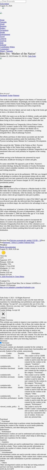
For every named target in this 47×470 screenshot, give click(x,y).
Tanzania (9, 51)
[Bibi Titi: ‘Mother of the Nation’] (23, 75)
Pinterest (16, 95)
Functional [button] (4, 419)
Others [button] (2, 461)
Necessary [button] (3, 341)
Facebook (3, 95)
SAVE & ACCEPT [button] (7, 469)
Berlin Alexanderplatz (8, 247)
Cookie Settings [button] (5, 310)
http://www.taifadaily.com (9, 287)
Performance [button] (4, 430)
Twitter (10, 95)
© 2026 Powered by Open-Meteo (12, 277)
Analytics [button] (3, 440)
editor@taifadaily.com (26, 287)
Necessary (5, 343)
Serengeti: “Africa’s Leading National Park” (19, 242)
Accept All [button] (16, 310)
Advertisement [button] (5, 450)
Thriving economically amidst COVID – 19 (25, 240)
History (2, 51)
